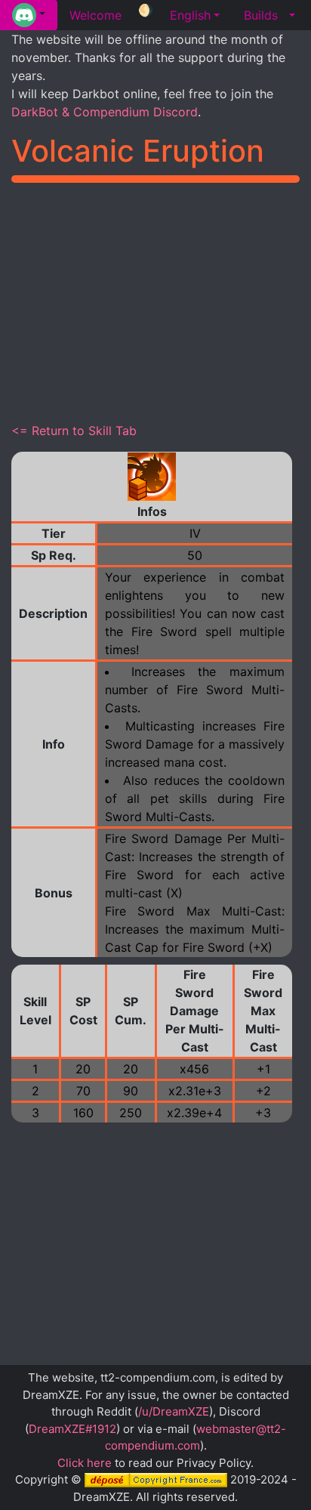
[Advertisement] (155, 300)
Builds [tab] (261, 15)
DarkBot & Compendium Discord (104, 111)
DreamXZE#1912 (72, 1429)
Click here (84, 1463)
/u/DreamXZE (173, 1411)
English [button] (190, 15)
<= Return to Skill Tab (74, 430)
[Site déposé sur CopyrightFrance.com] (156, 1479)
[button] (28, 15)
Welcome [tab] (95, 15)
